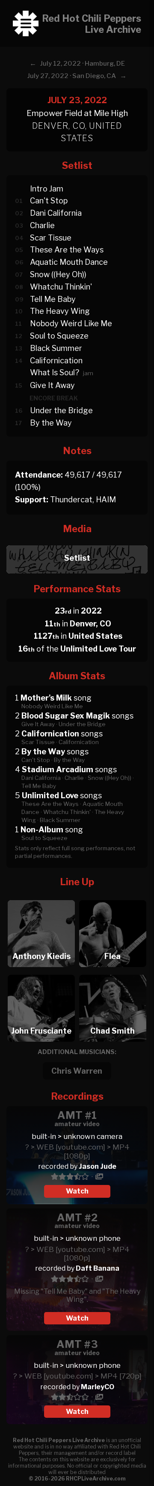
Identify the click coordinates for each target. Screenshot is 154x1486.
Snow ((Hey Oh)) (58, 274)
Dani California (56, 213)
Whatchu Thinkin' (61, 286)
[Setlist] (77, 543)
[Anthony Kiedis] (41, 898)
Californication (56, 360)
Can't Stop (49, 200)
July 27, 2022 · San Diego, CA (71, 76)
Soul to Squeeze (59, 335)
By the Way (51, 422)
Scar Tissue (50, 237)
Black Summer (56, 348)
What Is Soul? (54, 372)
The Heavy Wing (60, 311)
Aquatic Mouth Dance (69, 262)
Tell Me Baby (53, 299)
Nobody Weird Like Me (71, 323)
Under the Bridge (61, 410)
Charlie (42, 225)
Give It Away (52, 385)
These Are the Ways (67, 249)
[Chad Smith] (113, 972)
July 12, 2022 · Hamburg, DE (82, 63)
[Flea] (113, 898)
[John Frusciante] (41, 972)
